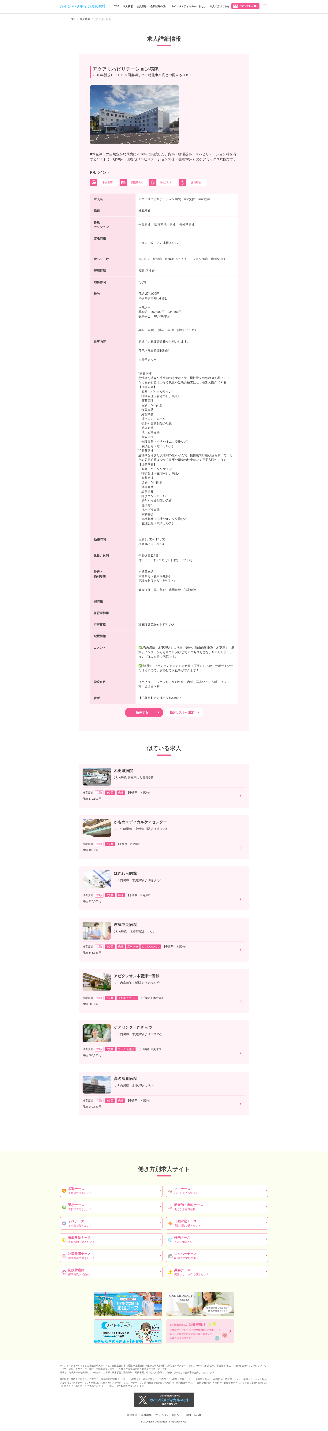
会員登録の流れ (159, 6)
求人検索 (128, 6)
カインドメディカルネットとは (188, 6)
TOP (116, 6)
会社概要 (146, 1415)
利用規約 (132, 1415)
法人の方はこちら (219, 6)
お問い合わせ (193, 1415)
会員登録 (142, 6)
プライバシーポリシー (168, 1415)
